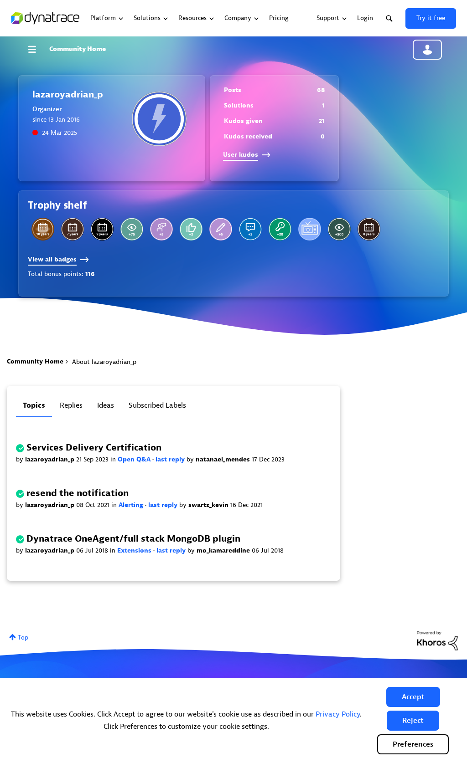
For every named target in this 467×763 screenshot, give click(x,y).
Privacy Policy (338, 714)
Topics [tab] (34, 405)
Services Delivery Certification (93, 447)
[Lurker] (131, 229)
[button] (413, 697)
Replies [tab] (71, 405)
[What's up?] (280, 229)
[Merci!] (161, 229)
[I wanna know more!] (250, 229)
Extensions (135, 550)
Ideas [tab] (105, 405)
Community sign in (427, 50)
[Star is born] (191, 229)
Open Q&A (135, 459)
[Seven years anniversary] (72, 229)
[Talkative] (220, 229)
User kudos (240, 155)
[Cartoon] (309, 229)
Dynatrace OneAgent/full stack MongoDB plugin (133, 538)
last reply (171, 459)
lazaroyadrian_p (50, 459)
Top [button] (23, 637)
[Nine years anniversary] (102, 229)
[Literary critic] (339, 229)
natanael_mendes (224, 459)
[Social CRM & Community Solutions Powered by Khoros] (437, 640)
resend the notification (77, 493)
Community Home (77, 49)
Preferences (413, 744)
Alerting (132, 505)
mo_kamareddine (224, 550)
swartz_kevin (209, 505)
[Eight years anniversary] (369, 229)
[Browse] (36, 49)
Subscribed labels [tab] (157, 405)
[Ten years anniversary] (42, 229)
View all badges (52, 259)
